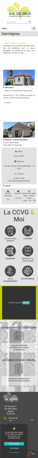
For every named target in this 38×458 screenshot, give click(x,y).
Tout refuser (14, 448)
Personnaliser (14, 453)
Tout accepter (14, 444)
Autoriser (26, 302)
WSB (33, 454)
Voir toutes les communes (16, 43)
